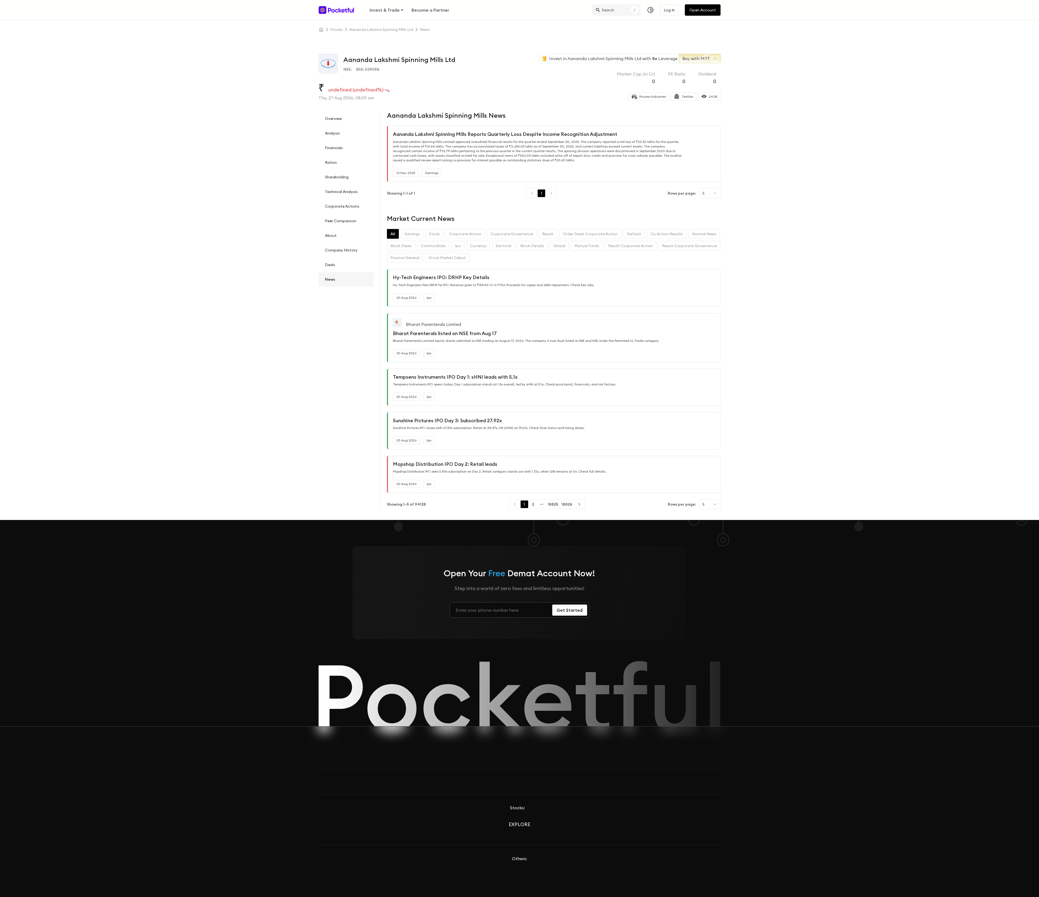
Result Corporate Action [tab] (630, 245)
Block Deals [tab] (401, 245)
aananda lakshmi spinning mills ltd (381, 29)
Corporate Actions (342, 206)
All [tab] (392, 233)
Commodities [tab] (433, 245)
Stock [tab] (434, 233)
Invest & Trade (385, 10)
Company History (341, 250)
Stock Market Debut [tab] (447, 257)
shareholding (336, 177)
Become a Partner (430, 10)
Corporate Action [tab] (465, 233)
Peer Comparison (340, 220)
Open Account (702, 10)
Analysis (332, 133)
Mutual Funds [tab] (586, 245)
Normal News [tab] (704, 233)
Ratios (331, 162)
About (331, 235)
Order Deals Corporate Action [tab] (590, 233)
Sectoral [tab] (503, 245)
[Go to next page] (579, 504)
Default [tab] (634, 233)
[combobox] (710, 193)
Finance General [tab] (404, 257)
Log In (669, 10)
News (330, 279)
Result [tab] (548, 233)
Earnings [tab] (412, 233)
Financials (334, 147)
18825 (553, 504)
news (425, 29)
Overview (333, 118)
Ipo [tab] (458, 245)
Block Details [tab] (532, 245)
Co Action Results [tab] (666, 233)
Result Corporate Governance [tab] (689, 245)
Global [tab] (559, 245)
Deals (330, 264)
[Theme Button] (650, 10)
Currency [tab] (478, 245)
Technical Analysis (341, 191)
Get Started (570, 610)
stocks (336, 29)
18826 (566, 504)
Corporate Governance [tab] (512, 233)
